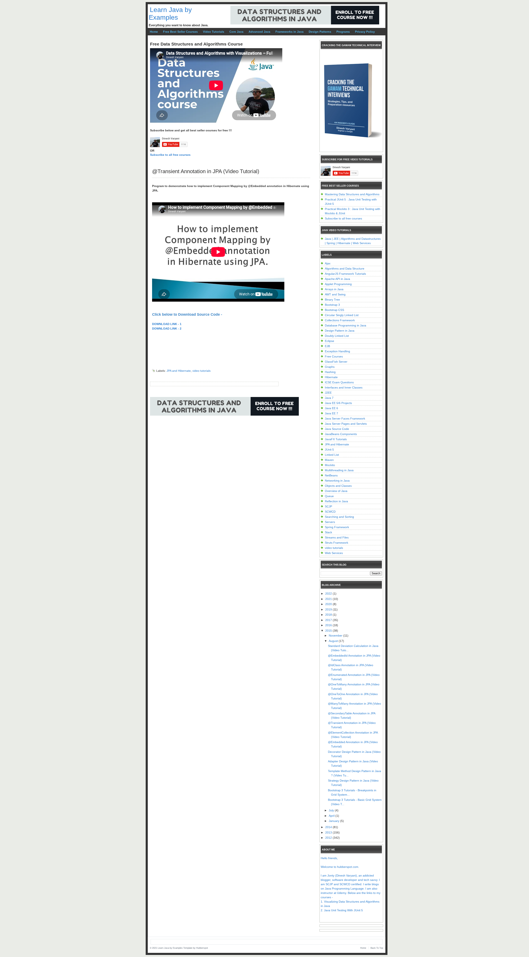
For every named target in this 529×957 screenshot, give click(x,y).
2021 (329, 599)
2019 (329, 609)
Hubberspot (202, 948)
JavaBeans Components (341, 434)
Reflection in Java (336, 501)
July (332, 810)
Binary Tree (332, 299)
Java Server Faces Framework (345, 418)
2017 (329, 620)
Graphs (330, 366)
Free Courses (334, 356)
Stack (328, 532)
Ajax (327, 263)
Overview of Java (336, 491)
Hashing (330, 372)
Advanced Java (259, 31)
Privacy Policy (365, 31)
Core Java (236, 31)
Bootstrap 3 (332, 304)
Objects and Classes (338, 485)
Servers (330, 522)
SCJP (328, 506)
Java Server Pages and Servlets (346, 423)
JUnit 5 (329, 449)
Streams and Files (337, 537)
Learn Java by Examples (170, 13)
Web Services (334, 553)
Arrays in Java (334, 289)
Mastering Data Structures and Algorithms (352, 194)
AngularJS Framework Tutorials (345, 273)
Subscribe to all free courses (170, 154)
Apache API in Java (337, 279)
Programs (343, 31)
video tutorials (201, 370)
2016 (329, 625)
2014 (329, 827)
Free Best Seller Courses (180, 31)
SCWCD (330, 511)
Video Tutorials (213, 31)
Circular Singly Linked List (342, 315)
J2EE (328, 392)
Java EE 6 (331, 408)
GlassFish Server (336, 361)
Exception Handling (337, 351)
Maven (329, 460)
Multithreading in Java (339, 470)
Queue (329, 496)
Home (154, 31)
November (336, 635)
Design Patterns (320, 31)
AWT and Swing (335, 294)
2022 (329, 593)
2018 (329, 614)
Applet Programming (338, 284)
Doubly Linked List (337, 335)
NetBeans (331, 475)
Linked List (332, 454)
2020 (329, 604)
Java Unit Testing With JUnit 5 (343, 910)
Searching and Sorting (339, 516)
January (334, 821)
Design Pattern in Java (339, 330)
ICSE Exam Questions (339, 382)
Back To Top (377, 948)
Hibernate (331, 377)
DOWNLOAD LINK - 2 (166, 328)
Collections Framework (340, 320)
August (334, 641)
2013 (329, 832)
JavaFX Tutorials (336, 439)
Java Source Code (337, 429)
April (332, 815)
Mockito (330, 465)
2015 (329, 630)
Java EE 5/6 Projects (338, 403)
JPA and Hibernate (179, 370)
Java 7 (329, 397)
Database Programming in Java (345, 325)
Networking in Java (337, 480)
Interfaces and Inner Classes (343, 387)
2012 (329, 837)
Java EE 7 (331, 413)
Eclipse (329, 341)
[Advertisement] (225, 433)
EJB (327, 346)
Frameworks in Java (289, 31)
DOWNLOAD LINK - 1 (166, 324)
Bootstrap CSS (334, 310)
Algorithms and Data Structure (344, 268)
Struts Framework (336, 542)
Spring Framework (337, 527)
